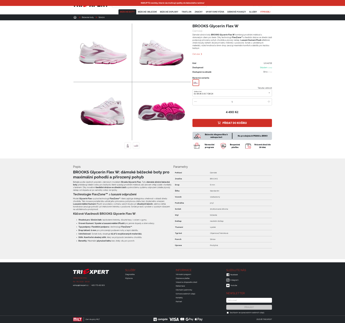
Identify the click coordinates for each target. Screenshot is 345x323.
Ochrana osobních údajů (185, 294)
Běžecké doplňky (169, 12)
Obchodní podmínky (184, 290)
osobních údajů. (258, 313)
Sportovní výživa (215, 12)
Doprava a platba (182, 278)
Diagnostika (130, 274)
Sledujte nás (236, 270)
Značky (199, 12)
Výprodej (265, 12)
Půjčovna (129, 278)
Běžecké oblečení (147, 12)
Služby (253, 12)
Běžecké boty (127, 12)
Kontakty (179, 298)
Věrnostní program (183, 274)
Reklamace (180, 286)
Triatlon (186, 12)
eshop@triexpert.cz (80, 285)
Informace (184, 270)
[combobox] (232, 94)
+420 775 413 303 (98, 285)
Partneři (179, 302)
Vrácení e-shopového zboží (186, 282)
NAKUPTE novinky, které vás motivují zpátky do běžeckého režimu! (172, 3)
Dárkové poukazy (236, 12)
